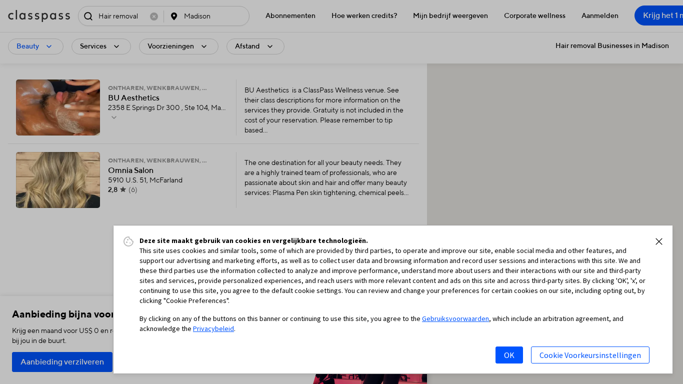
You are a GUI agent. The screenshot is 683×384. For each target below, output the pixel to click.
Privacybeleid (213, 328)
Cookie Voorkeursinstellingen (590, 355)
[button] (659, 241)
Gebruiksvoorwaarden (455, 318)
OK (509, 355)
